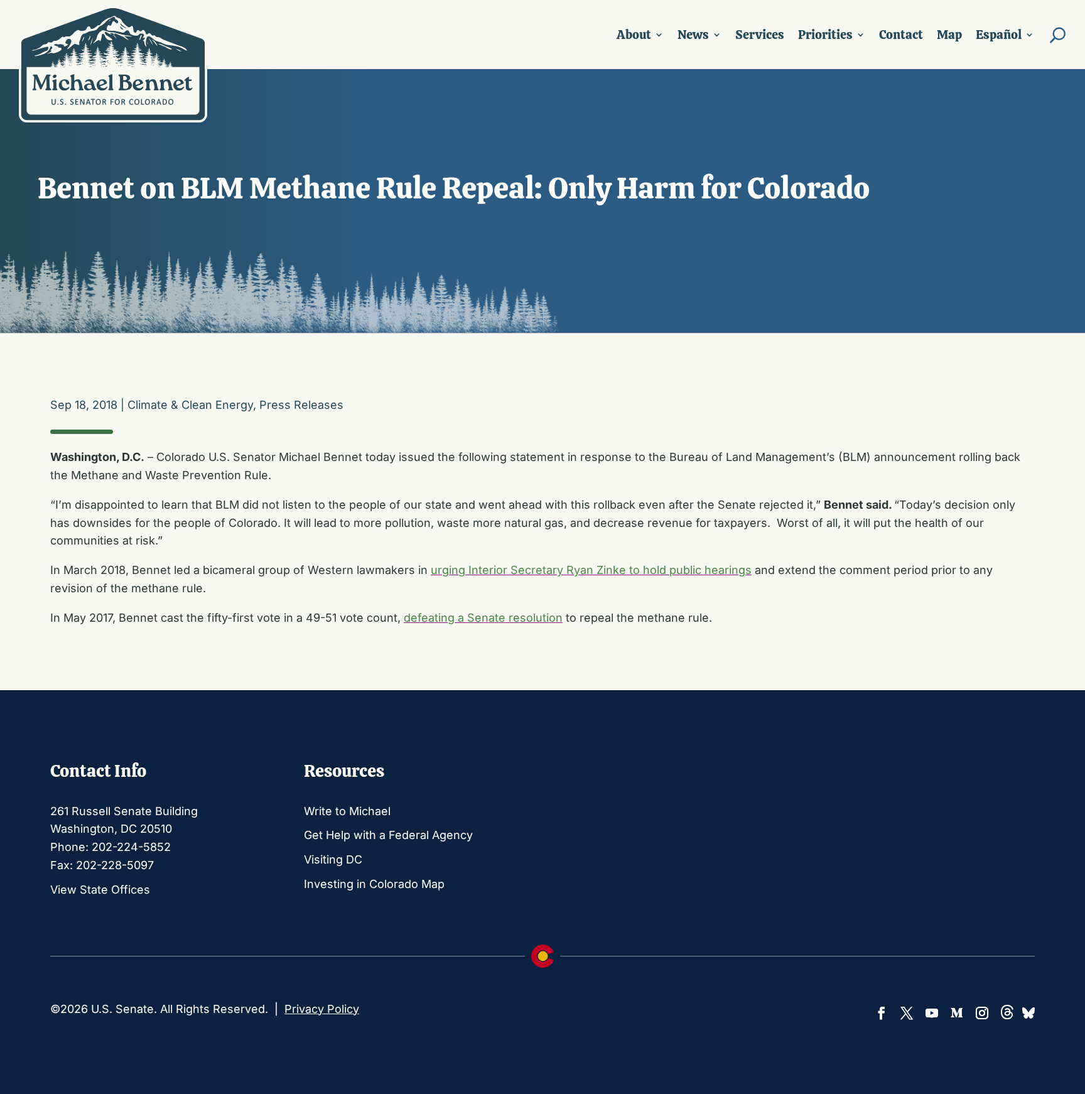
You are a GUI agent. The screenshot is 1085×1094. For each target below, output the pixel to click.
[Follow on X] (906, 1013)
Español (999, 34)
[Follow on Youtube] (931, 1013)
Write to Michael (347, 811)
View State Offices (100, 889)
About (634, 34)
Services (759, 34)
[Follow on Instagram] (982, 1013)
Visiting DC (333, 859)
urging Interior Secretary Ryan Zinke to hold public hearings (591, 570)
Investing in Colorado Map (374, 884)
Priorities (825, 34)
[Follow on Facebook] (881, 1013)
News (693, 34)
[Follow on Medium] (956, 1013)
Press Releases (301, 404)
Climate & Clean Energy (190, 404)
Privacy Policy (321, 1008)
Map (949, 34)
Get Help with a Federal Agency (388, 835)
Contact (901, 34)
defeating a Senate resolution (483, 617)
